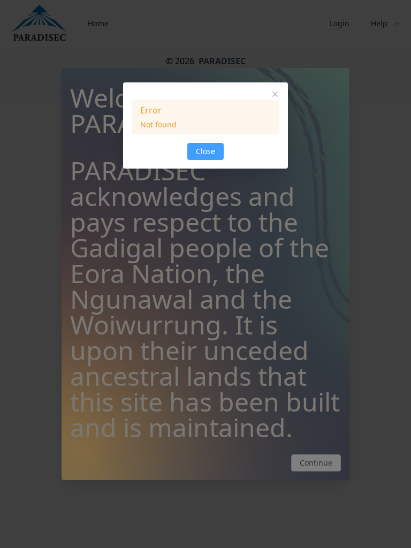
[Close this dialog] (275, 95)
